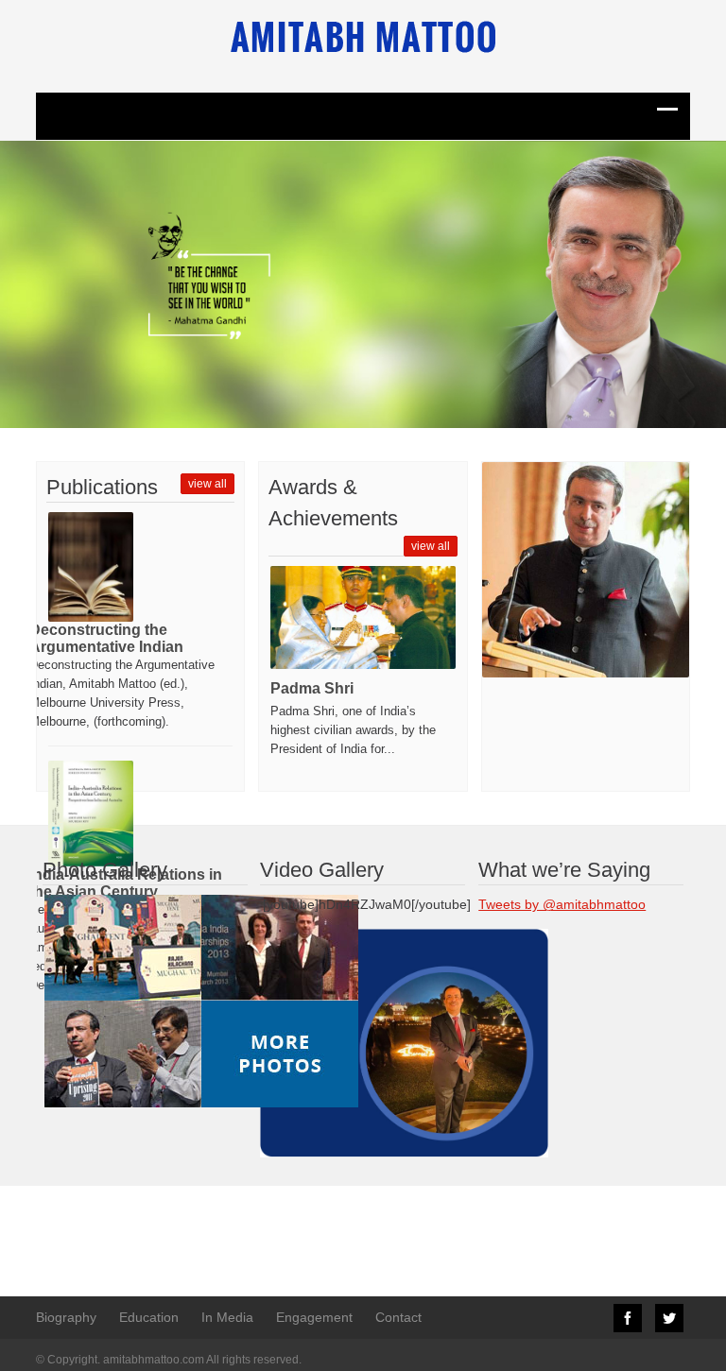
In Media (227, 1317)
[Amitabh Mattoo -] (363, 37)
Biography (66, 1317)
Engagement (314, 1317)
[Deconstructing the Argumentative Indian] (90, 567)
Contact (398, 1317)
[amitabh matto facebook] (362, 1043)
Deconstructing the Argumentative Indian (106, 638)
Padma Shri (312, 688)
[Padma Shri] (362, 617)
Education (149, 1317)
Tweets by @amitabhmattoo (562, 904)
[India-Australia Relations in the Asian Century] (90, 813)
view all (207, 483)
